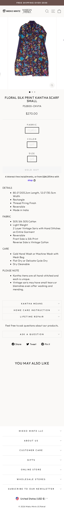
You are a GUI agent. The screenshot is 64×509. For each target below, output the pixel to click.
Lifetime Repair (32, 316)
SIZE (32, 153)
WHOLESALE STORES (31, 479)
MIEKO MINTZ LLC (31, 431)
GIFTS (31, 460)
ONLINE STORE (31, 469)
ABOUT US (31, 440)
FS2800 (32, 130)
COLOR (32, 139)
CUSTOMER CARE (31, 450)
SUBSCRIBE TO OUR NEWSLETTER (31, 489)
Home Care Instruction (32, 310)
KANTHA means (32, 303)
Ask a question (32, 334)
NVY (32, 144)
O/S (32, 159)
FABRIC (32, 124)
